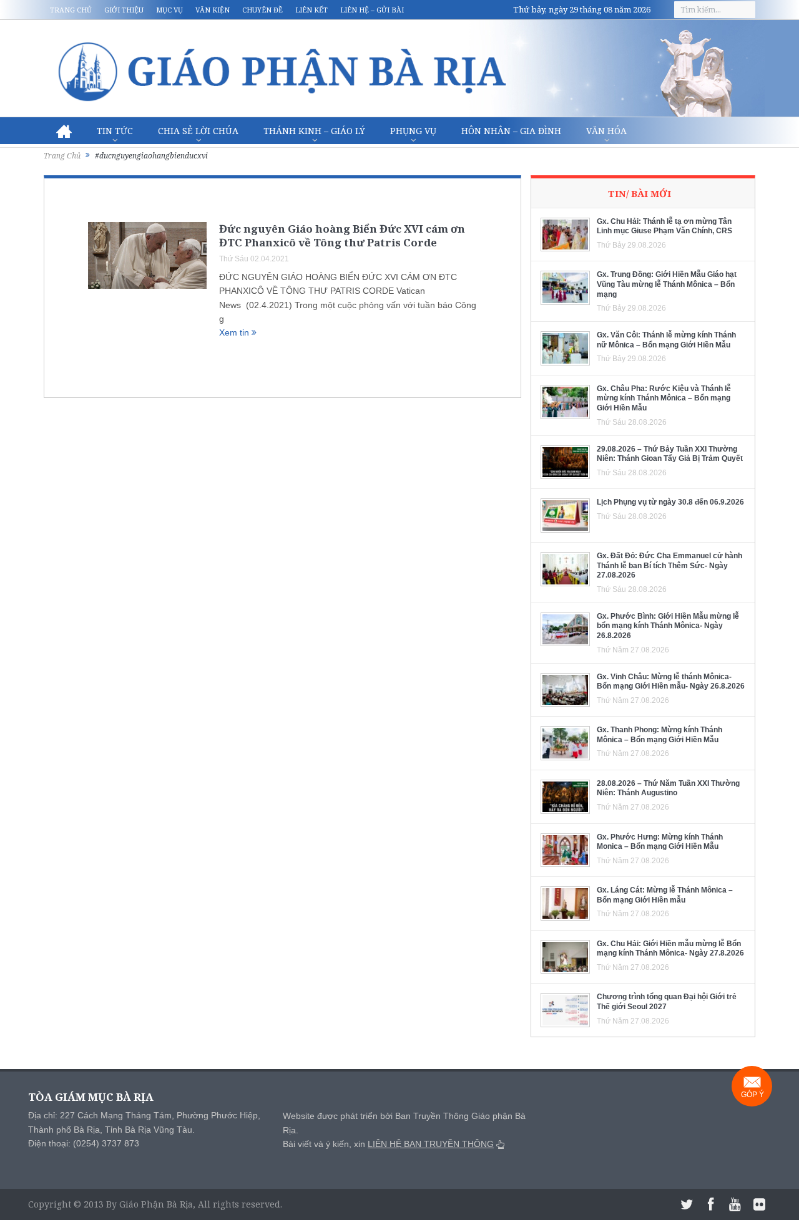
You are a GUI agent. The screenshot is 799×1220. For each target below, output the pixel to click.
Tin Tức (115, 131)
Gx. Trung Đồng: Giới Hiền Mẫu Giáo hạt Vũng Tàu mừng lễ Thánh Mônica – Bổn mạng (667, 284)
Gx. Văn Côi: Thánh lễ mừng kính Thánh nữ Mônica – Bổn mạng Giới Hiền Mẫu (666, 340)
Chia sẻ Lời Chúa (198, 131)
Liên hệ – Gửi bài (372, 9)
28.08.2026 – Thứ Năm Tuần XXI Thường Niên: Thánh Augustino (668, 788)
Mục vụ (169, 9)
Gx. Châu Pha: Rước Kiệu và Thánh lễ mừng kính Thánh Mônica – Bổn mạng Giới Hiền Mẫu (664, 398)
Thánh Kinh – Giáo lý (314, 131)
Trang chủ (71, 9)
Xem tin (235, 332)
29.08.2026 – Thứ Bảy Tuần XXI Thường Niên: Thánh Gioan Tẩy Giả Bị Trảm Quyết (670, 454)
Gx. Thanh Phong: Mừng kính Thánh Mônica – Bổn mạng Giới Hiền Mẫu (659, 734)
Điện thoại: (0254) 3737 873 (83, 1143)
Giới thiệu (124, 9)
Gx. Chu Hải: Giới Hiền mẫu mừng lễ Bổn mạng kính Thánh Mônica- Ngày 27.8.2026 (670, 948)
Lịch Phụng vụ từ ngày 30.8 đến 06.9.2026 (670, 502)
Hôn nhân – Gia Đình (511, 131)
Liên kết (311, 9)
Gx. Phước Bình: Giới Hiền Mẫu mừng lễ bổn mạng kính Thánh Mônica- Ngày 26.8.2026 (668, 626)
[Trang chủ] (64, 131)
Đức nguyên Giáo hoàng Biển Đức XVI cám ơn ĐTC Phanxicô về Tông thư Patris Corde (342, 235)
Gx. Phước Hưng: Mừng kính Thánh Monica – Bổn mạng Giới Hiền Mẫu (660, 842)
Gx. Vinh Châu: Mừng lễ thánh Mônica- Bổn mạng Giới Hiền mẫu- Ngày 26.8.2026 (671, 681)
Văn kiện (212, 9)
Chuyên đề (262, 9)
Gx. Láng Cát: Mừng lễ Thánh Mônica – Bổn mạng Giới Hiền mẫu (665, 895)
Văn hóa (606, 131)
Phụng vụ (413, 131)
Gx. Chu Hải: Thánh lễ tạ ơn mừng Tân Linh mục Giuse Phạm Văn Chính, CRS (664, 226)
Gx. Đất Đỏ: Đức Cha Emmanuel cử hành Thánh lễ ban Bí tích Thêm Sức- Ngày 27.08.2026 (669, 565)
